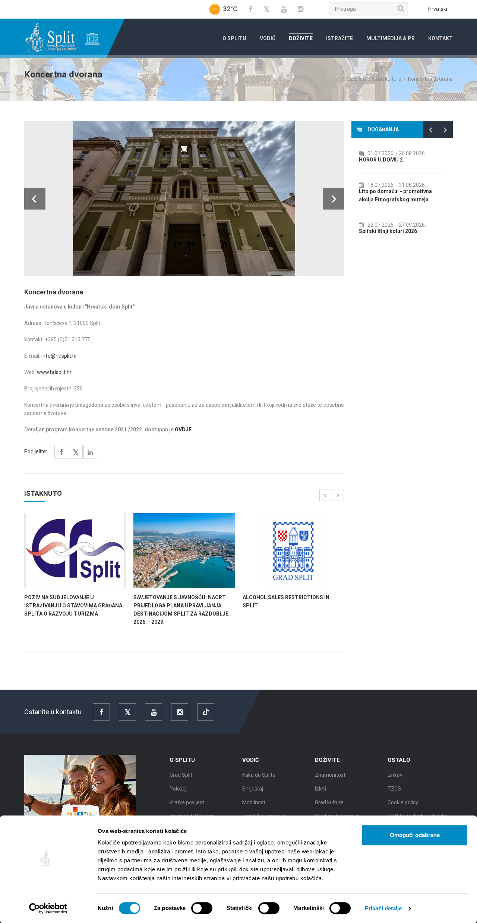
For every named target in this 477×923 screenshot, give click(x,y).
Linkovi (396, 775)
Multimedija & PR (390, 38)
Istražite (339, 38)
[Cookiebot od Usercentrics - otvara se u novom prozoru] (48, 908)
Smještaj (252, 789)
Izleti (320, 789)
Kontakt (440, 38)
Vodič (267, 38)
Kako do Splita (258, 775)
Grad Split (181, 775)
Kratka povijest (187, 802)
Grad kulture (387, 79)
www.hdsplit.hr (54, 372)
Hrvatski (437, 9)
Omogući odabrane (415, 835)
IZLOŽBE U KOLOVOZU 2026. (395, 199)
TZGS (394, 789)
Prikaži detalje (383, 908)
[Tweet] (75, 452)
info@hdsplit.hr (59, 356)
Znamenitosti (331, 775)
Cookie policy (403, 802)
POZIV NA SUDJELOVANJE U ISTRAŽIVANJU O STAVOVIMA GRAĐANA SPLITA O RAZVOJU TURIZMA (73, 605)
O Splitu (234, 38)
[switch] (201, 908)
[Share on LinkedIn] (90, 452)
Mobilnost (253, 802)
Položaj (178, 789)
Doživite (301, 38)
